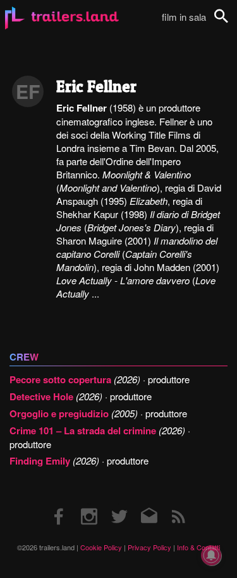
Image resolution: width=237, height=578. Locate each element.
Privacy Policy (149, 547)
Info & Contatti (198, 547)
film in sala (184, 16)
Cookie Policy (101, 547)
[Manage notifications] (211, 555)
